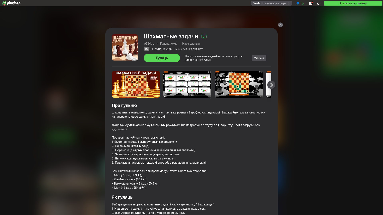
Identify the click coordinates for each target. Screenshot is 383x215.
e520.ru (149, 43)
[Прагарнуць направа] (271, 85)
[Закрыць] (280, 24)
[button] (300, 3)
